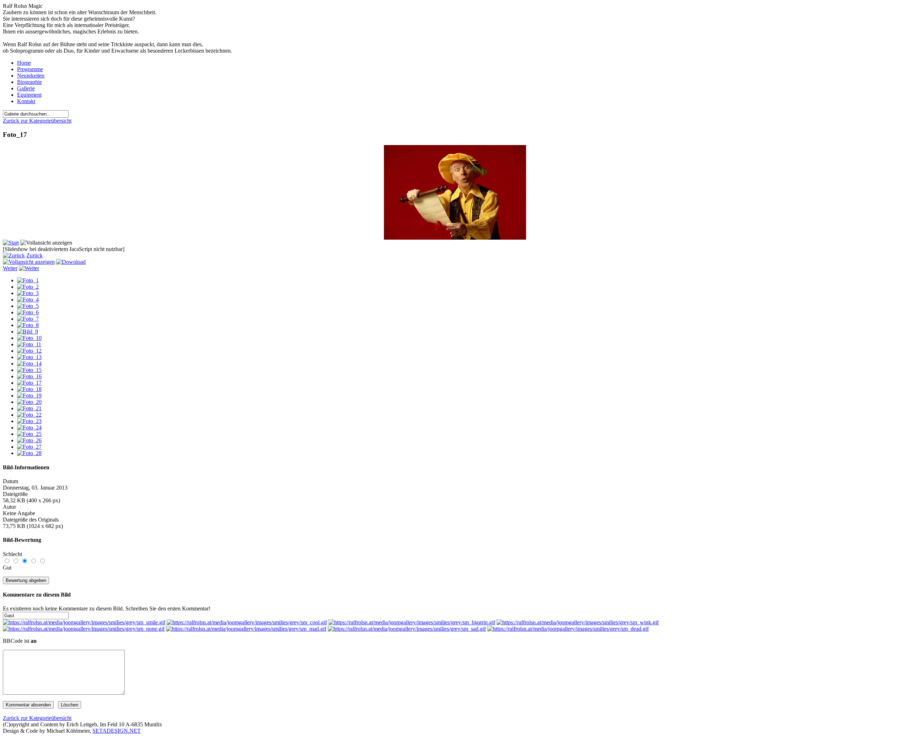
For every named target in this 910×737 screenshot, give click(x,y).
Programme (30, 69)
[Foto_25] (29, 434)
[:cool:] (247, 622)
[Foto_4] (28, 300)
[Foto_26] (29, 440)
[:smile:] (84, 622)
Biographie (29, 82)
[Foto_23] (29, 421)
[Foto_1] (28, 280)
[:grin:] (411, 622)
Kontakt (26, 101)
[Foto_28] (29, 453)
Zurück (34, 255)
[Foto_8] (28, 325)
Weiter (10, 268)
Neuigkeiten (30, 76)
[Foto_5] (28, 306)
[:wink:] (578, 622)
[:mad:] (246, 629)
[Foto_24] (29, 427)
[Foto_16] (29, 376)
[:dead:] (568, 629)
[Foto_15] (29, 370)
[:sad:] (407, 629)
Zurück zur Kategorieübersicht (37, 121)
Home (24, 63)
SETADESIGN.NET (116, 731)
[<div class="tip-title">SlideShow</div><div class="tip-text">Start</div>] (11, 243)
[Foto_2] (28, 287)
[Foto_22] (29, 415)
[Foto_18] (29, 389)
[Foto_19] (29, 395)
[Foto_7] (28, 319)
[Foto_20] (29, 402)
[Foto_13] (29, 357)
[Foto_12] (29, 351)
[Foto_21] (29, 408)
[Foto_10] (29, 338)
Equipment (29, 95)
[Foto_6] (28, 312)
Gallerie (26, 88)
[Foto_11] (29, 344)
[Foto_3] (28, 293)
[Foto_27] (29, 447)
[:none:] (84, 629)
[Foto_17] (455, 238)
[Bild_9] (27, 332)
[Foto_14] (29, 364)
